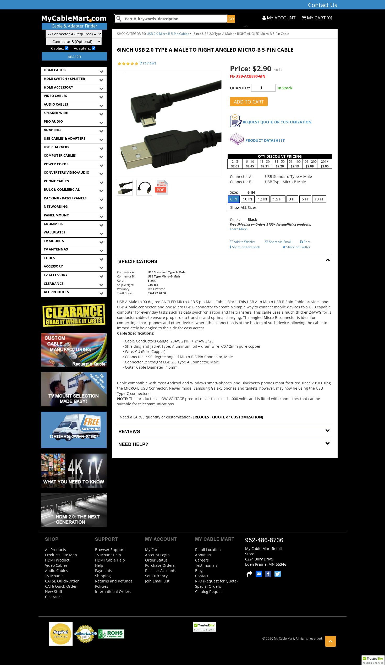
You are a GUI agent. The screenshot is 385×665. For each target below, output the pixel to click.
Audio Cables (56, 570)
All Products (55, 549)
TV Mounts (54, 575)
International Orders (113, 591)
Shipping (103, 575)
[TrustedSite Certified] (373, 660)
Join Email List (157, 581)
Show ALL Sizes (243, 207)
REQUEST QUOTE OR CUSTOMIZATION (277, 121)
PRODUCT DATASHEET (265, 140)
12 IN (262, 199)
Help (99, 565)
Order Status (156, 560)
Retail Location (208, 549)
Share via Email (280, 241)
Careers (202, 560)
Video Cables (56, 565)
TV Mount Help (108, 554)
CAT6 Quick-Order (61, 586)
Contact (201, 575)
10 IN (247, 199)
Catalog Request (209, 591)
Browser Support (110, 549)
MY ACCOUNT (280, 18)
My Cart (152, 549)
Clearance (54, 596)
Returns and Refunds (114, 581)
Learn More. (239, 229)
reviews (148, 63)
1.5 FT (278, 199)
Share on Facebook (245, 247)
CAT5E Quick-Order (62, 581)
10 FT (319, 199)
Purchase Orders (160, 565)
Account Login (157, 554)
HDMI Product (57, 560)
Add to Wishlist (244, 241)
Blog (199, 570)
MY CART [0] (319, 18)
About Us (203, 554)
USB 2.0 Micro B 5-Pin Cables (168, 33)
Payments (103, 570)
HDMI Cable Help (110, 560)
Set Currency (156, 575)
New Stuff (53, 591)
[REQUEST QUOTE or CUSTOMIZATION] (228, 417)
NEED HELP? (132, 444)
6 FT (305, 199)
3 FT (292, 199)
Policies (101, 586)
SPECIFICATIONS (137, 261)
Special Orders (208, 586)
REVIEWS (128, 431)
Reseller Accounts (160, 570)
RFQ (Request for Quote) (216, 581)
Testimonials (206, 565)
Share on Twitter (297, 247)
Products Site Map (61, 554)
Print (306, 241)
